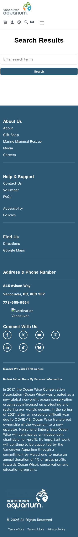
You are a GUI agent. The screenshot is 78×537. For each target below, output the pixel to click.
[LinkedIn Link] (7, 347)
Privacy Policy (56, 529)
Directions (11, 243)
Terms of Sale (35, 529)
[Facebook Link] (7, 335)
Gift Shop (11, 135)
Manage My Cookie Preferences (23, 369)
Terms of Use (16, 529)
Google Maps (14, 250)
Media (8, 148)
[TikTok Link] (23, 347)
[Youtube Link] (39, 335)
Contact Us (12, 183)
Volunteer (11, 190)
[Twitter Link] (23, 335)
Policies (9, 215)
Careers (9, 155)
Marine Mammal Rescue (22, 141)
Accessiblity (13, 208)
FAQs (7, 197)
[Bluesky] (39, 347)
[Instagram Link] (55, 335)
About (8, 128)
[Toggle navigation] (42, 23)
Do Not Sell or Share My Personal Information (32, 379)
